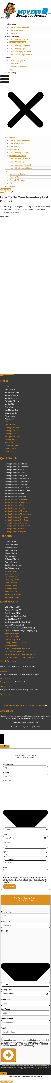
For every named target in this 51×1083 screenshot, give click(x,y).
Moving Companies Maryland (16, 476)
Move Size (7, 781)
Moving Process (12, 36)
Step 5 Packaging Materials (20, 52)
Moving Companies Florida (15, 470)
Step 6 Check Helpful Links (20, 55)
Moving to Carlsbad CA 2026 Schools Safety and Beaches (19, 682)
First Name (7, 843)
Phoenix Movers (11, 562)
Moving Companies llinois (15, 473)
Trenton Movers (11, 553)
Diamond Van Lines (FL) (14, 625)
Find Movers (10, 24)
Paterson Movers (11, 556)
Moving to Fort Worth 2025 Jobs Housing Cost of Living (19, 690)
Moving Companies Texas (14, 493)
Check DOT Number (18, 67)
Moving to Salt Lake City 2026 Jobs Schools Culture (17, 666)
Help (7, 58)
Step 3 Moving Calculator (19, 46)
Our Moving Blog (11, 410)
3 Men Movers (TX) (12, 607)
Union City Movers (12, 544)
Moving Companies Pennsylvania (17, 490)
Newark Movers (11, 547)
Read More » (5, 671)
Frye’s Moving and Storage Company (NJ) (21, 631)
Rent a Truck (9, 407)
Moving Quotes (10, 398)
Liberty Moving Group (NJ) (15, 616)
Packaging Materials (12, 401)
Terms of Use (41, 1067)
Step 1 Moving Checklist (19, 39)
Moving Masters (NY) (13, 619)
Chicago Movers (11, 541)
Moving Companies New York (16, 484)
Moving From (8, 764)
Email (5, 867)
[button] (25, 105)
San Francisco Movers (13, 565)
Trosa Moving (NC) (12, 613)
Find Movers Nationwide (19, 27)
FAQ (11, 70)
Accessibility (9, 419)
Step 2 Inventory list (17, 42)
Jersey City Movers (12, 550)
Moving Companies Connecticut (17, 467)
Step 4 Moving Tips (17, 49)
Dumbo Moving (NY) (13, 610)
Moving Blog (10, 73)
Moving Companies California (16, 464)
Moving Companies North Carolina (18, 487)
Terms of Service (11, 413)
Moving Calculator (12, 392)
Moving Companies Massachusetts (18, 479)
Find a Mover (10, 389)
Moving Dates (6, 990)
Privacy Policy (10, 416)
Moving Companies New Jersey (17, 482)
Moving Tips (9, 404)
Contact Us (14, 64)
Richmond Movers (12, 559)
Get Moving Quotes (17, 61)
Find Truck (14, 33)
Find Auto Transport (17, 30)
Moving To (7, 772)
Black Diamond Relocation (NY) (17, 622)
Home (2, 192)
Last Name (7, 851)
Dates (5, 834)
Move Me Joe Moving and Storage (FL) (20, 628)
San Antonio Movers (12, 568)
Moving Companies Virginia (15, 496)
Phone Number (9, 859)
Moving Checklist (11, 395)
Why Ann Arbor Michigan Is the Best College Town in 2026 (20, 674)
